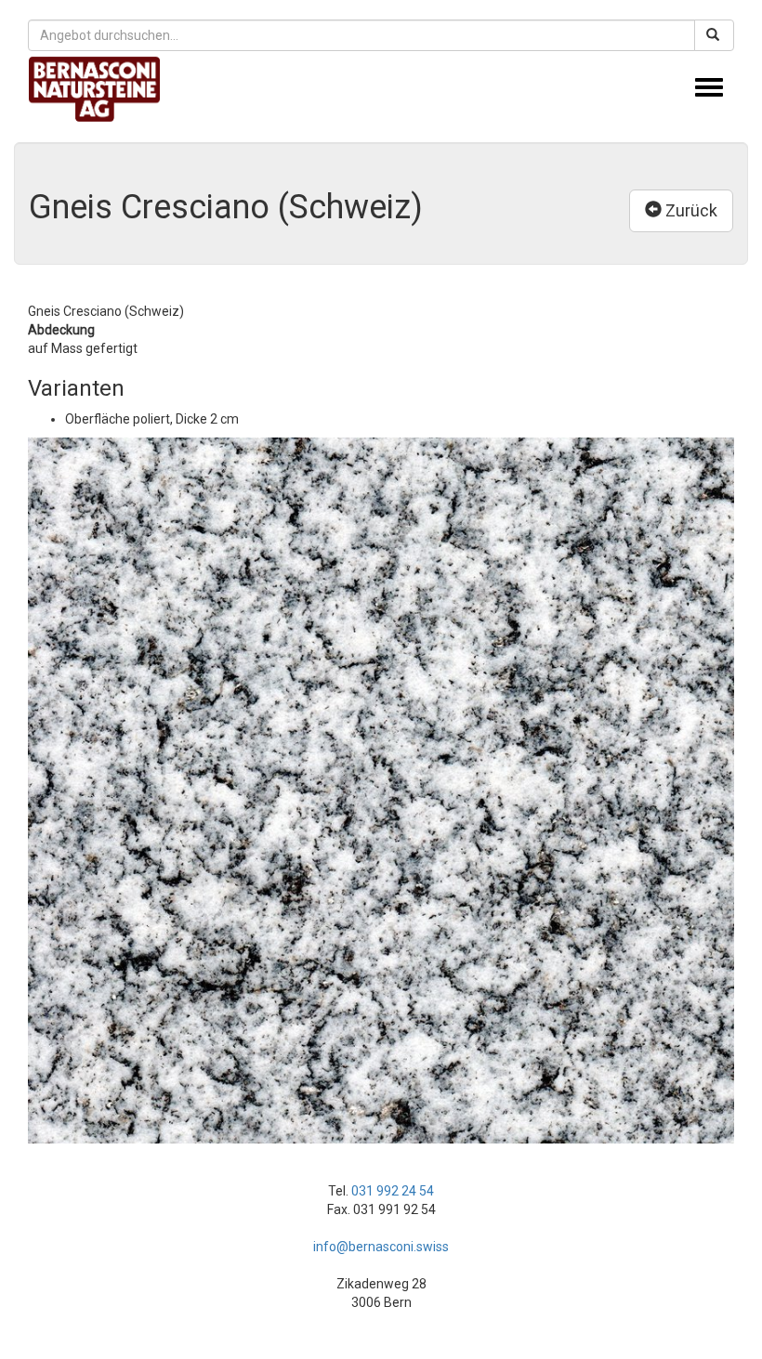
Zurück (689, 210)
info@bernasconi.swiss (381, 1246)
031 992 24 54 (392, 1190)
